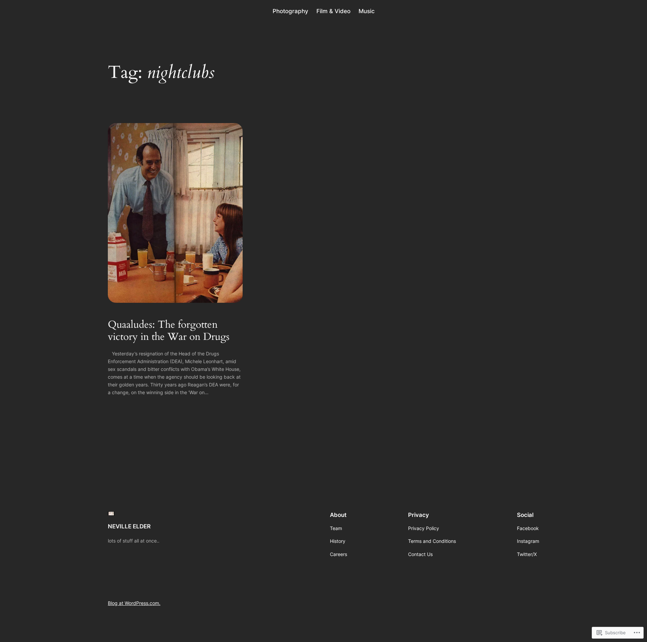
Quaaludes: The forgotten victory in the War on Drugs (168, 331)
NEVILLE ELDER (129, 526)
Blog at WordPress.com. (134, 603)
